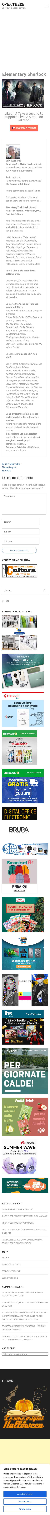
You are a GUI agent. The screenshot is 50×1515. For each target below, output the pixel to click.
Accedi (5, 1257)
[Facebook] (3, 601)
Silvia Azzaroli (9, 1292)
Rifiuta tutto (25, 1509)
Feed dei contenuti (11, 1264)
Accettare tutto (25, 1494)
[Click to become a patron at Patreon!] (24, 131)
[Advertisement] (25, 38)
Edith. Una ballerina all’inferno (17, 1209)
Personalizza (25, 1501)
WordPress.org (10, 1278)
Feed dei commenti (11, 1271)
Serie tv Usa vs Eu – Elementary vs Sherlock (11, 467)
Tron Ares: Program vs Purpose (18, 1223)
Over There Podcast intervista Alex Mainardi (25, 1216)
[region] (25, 1489)
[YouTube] (7, 601)
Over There (13, 4)
